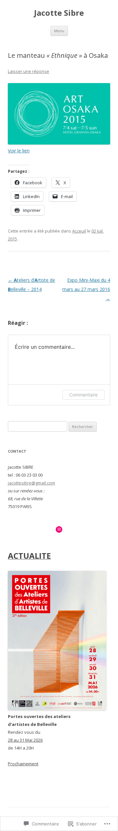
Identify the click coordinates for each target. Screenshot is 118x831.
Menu (59, 30)
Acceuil (79, 231)
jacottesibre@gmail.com (31, 483)
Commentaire (83, 394)
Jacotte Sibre (59, 13)
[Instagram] (59, 529)
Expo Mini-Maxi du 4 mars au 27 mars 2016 (86, 289)
